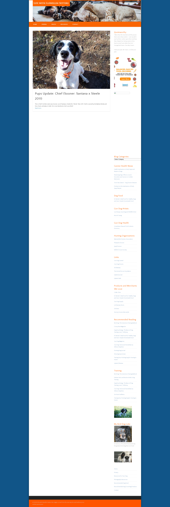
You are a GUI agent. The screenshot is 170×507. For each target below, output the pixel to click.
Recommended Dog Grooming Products (125, 486)
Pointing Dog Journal (119, 350)
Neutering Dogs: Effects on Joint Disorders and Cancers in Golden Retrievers (123, 177)
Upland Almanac (118, 363)
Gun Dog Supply (118, 301)
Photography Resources (121, 479)
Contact (75, 24)
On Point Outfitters (119, 394)
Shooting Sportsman (120, 354)
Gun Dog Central (118, 260)
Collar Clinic (117, 292)
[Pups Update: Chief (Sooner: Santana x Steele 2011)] (71, 60)
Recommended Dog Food (121, 483)
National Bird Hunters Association (123, 239)
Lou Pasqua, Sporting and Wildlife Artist (125, 212)
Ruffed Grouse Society (120, 249)
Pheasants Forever (119, 242)
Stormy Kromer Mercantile (121, 312)
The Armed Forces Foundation (122, 271)
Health (53, 24)
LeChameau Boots (119, 305)
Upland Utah (117, 278)
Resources (64, 24)
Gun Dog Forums (118, 264)
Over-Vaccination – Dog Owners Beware (125, 182)
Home (35, 24)
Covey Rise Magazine (120, 326)
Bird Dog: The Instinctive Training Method (125, 323)
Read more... (38, 108)
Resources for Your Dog (120, 476)
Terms (116, 469)
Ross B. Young (118, 215)
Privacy (116, 472)
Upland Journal (118, 275)
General (44, 24)
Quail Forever (118, 246)
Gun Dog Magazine (119, 341)
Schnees (116, 308)
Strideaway (117, 267)
